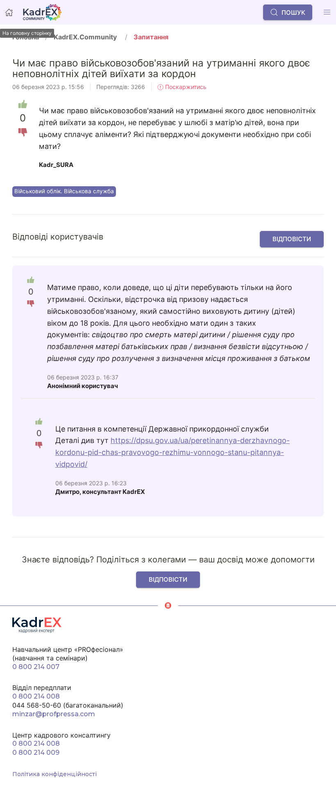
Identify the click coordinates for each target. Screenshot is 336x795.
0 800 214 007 (35, 667)
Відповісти (291, 239)
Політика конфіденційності (54, 774)
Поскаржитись (185, 86)
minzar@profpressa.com (53, 714)
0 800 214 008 (36, 696)
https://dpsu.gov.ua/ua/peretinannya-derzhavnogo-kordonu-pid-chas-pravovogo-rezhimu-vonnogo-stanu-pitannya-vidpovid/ (172, 452)
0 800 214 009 (35, 752)
